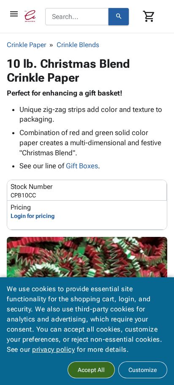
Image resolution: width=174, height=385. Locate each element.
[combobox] (77, 16)
